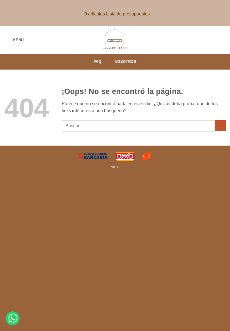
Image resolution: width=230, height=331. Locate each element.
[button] (14, 40)
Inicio (115, 167)
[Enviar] (220, 125)
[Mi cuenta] (223, 40)
